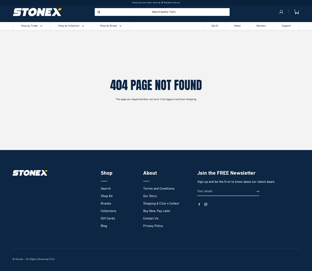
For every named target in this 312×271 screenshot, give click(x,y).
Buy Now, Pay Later (156, 211)
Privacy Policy (153, 226)
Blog (104, 226)
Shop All (107, 196)
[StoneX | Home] (37, 12)
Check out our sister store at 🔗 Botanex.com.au (156, 3)
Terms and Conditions (159, 188)
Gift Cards (108, 218)
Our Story (150, 196)
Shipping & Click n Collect (161, 203)
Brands (106, 203)
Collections (108, 211)
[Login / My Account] (281, 12)
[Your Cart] (294, 12)
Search (106, 188)
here (169, 99)
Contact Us (150, 218)
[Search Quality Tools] (99, 12)
